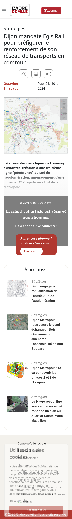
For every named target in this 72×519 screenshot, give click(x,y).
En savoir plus (18, 499)
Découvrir (31, 251)
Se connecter (47, 226)
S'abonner (51, 10)
